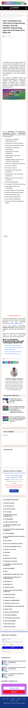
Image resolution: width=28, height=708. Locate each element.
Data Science (8, 540)
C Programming (9, 519)
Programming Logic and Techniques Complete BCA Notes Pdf (16, 400)
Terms (16, 700)
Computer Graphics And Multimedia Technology (13, 530)
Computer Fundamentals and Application (12, 525)
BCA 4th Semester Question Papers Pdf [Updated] (17, 668)
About (7, 699)
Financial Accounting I (11, 558)
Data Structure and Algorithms (14, 543)
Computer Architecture (11, 522)
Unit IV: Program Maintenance (12, 353)
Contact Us (13, 699)
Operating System (9, 597)
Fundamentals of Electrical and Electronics (12, 564)
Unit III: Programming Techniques (13, 351)
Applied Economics (10, 503)
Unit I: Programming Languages (12, 345)
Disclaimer (19, 699)
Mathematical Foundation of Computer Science (12, 577)
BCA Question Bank (10, 509)
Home (4, 14)
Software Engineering (11, 615)
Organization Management (12, 600)
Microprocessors (9, 587)
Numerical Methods (10, 594)
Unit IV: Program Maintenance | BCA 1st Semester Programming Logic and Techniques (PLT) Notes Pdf (17, 419)
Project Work (8, 609)
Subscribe (14, 692)
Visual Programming (10, 621)
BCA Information (9, 506)
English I (7, 555)
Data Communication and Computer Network (13, 537)
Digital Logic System (10, 549)
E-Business (7, 552)
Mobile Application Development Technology (12, 591)
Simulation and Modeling (12, 612)
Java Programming (10, 568)
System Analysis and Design (12, 618)
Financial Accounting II (11, 561)
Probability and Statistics (12, 603)
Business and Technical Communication (10, 515)
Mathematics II (9, 584)
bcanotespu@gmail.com (16, 323)
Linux (6, 571)
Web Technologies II (10, 626)
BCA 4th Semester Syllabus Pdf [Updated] (16, 674)
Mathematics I (8, 581)
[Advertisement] (14, 49)
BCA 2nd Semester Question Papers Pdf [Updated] (17, 661)
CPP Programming (9, 533)
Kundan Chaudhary (8, 35)
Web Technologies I (10, 623)
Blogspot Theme (15, 705)
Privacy (24, 699)
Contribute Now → (14, 490)
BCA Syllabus (8, 512)
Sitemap (12, 700)
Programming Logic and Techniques (13, 14)
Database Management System (13, 546)
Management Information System (14, 574)
